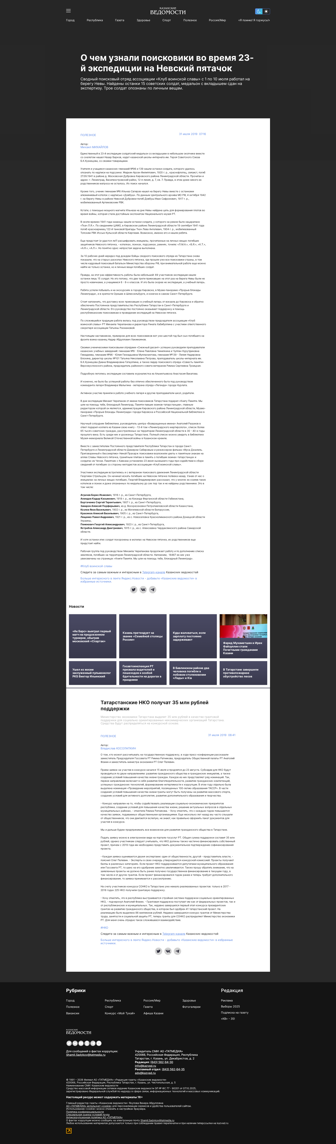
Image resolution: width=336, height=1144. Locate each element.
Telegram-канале (153, 572)
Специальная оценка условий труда (88, 1114)
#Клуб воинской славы (96, 566)
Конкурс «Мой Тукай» (120, 1013)
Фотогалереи (191, 1006)
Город (70, 20)
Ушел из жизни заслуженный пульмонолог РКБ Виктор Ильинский (91, 673)
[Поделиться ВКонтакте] (143, 589)
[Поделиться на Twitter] (133, 589)
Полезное (190, 20)
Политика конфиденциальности (85, 1111)
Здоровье (143, 20)
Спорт (166, 20)
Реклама (227, 1000)
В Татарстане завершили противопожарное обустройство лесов (240, 673)
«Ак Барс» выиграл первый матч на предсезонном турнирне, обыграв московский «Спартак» (91, 636)
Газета (119, 20)
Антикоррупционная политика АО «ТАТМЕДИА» (94, 1117)
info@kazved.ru (145, 1065)
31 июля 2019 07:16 (192, 134)
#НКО (104, 927)
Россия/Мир (217, 20)
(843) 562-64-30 (161, 1062)
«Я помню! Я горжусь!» (254, 20)
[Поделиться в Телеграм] (152, 589)
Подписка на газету (234, 1012)
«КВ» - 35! (228, 1018)
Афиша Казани (153, 1013)
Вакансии (72, 1013)
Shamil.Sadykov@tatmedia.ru (86, 1054)
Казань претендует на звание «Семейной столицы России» (143, 636)
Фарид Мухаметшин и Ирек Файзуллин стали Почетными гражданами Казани (242, 648)
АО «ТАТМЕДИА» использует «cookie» (89, 1105)
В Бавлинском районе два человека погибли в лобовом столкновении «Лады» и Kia (191, 673)
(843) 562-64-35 (173, 1069)
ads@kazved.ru (145, 1073)
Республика (95, 20)
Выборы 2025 (230, 1006)
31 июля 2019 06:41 (221, 735)
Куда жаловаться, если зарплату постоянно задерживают (189, 636)
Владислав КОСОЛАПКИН (118, 748)
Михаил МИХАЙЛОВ (94, 147)
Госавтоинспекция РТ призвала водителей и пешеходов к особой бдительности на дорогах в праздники (142, 673)
